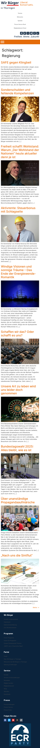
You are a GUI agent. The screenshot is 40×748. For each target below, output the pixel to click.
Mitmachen (20, 17)
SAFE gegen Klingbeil (16, 62)
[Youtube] (31, 33)
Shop (5, 688)
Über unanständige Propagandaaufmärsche (18, 500)
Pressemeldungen (9, 704)
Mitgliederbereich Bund (20, 28)
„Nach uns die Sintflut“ (17, 555)
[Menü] (2, 42)
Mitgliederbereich (9, 686)
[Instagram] (28, 33)
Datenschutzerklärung (10, 625)
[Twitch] (34, 33)
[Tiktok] (37, 33)
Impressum (7, 622)
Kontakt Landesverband (11, 619)
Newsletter (7, 680)
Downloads (7, 694)
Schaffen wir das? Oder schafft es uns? (17, 333)
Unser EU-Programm (10, 640)
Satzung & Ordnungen (10, 664)
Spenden (20, 20)
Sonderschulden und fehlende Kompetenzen (17, 91)
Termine (20, 13)
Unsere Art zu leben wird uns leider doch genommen (18, 389)
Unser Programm (9, 637)
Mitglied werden (8, 683)
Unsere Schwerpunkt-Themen (12, 643)
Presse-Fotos (8, 710)
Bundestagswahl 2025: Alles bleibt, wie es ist (17, 448)
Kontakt (6, 675)
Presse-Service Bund (20, 24)
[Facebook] (21, 33)
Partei (5, 656)
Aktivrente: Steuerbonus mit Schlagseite (18, 209)
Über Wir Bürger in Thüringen (12, 659)
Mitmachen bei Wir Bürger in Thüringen (15, 662)
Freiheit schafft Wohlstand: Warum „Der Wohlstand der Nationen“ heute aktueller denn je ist (20, 152)
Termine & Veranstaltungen (12, 677)
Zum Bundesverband (10, 627)
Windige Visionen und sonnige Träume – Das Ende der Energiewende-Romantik (18, 272)
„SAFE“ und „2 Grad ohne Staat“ (13, 646)
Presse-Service (8, 707)
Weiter (36, 607)
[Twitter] (24, 33)
